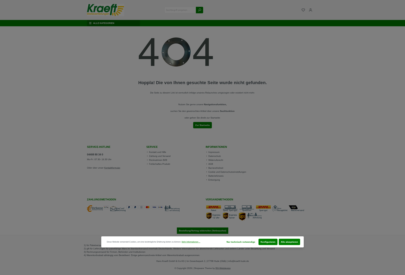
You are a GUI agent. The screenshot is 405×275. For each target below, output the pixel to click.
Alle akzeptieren (289, 242)
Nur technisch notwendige (241, 242)
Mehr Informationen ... (191, 242)
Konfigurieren (268, 242)
